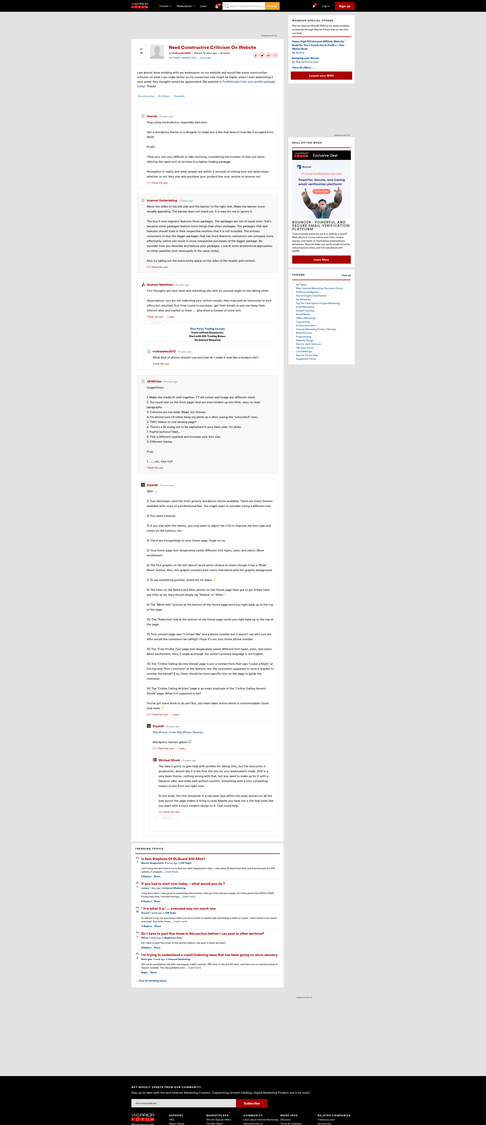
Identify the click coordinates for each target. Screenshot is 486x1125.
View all (346, 275)
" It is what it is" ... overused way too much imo (178, 908)
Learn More (321, 259)
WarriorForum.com (307, 62)
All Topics (301, 284)
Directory (285, 1119)
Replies (146, 876)
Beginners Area (173, 937)
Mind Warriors (304, 332)
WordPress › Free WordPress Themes (178, 732)
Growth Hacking (305, 310)
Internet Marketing (174, 888)
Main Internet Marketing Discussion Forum (319, 288)
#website (179, 96)
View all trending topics (151, 981)
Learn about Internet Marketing (260, 1119)
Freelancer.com (326, 1119)
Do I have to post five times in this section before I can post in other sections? (202, 933)
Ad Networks (303, 299)
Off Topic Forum (305, 347)
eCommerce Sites (306, 325)
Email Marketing (305, 306)
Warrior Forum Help (307, 355)
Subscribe (205, 57)
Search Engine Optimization (311, 295)
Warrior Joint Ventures (308, 344)
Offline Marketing (306, 318)
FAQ (171, 1119)
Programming (303, 336)
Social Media (303, 314)
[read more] (171, 871)
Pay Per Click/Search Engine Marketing (318, 303)
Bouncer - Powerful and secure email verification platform (321, 225)
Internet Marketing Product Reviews (316, 329)
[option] (321, 207)
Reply (144, 972)
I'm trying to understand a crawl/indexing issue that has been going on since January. (209, 954)
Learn (204, 6)
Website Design (304, 340)
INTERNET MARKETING (182, 57)
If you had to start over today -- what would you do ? (183, 883)
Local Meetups (304, 351)
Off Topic (186, 863)
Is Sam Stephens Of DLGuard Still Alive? (173, 858)
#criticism (164, 96)
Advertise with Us (269, 35)
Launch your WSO (321, 75)
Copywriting (303, 321)
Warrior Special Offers (218, 1119)
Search (272, 6)
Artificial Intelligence (307, 292)
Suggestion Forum (306, 358)
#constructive (146, 96)
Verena (300, 52)
